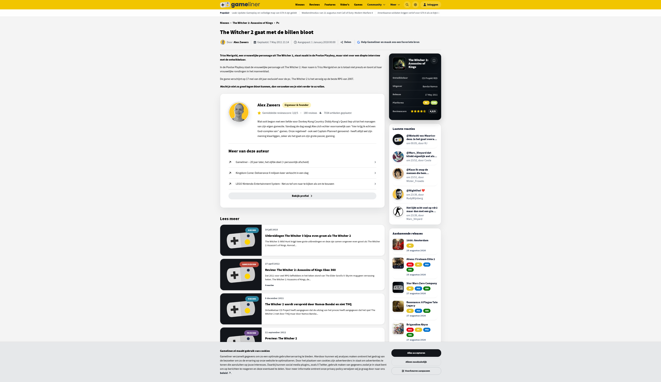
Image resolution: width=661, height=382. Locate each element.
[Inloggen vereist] (434, 60)
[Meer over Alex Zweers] (238, 112)
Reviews (314, 5)
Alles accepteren (416, 353)
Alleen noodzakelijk (416, 362)
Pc (277, 23)
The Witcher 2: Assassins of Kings (253, 23)
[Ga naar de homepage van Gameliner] (240, 5)
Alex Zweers (241, 42)
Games (358, 5)
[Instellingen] (415, 4)
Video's (344, 5)
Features (330, 5)
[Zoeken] (407, 4)
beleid (224, 373)
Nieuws (299, 5)
